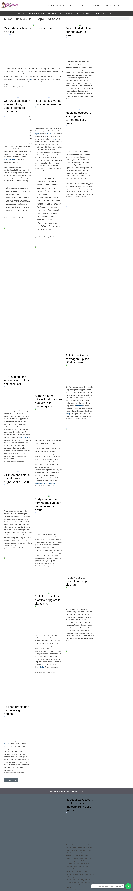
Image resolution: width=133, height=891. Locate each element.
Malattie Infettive (55, 13)
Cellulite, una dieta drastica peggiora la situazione (47, 600)
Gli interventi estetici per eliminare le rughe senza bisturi (17, 478)
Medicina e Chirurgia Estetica (15, 87)
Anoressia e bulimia (36, 13)
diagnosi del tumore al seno (45, 483)
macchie (7, 743)
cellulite (55, 139)
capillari (49, 134)
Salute (112, 13)
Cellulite (96, 5)
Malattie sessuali (72, 13)
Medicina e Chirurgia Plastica (94, 13)
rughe (37, 134)
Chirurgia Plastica (56, 5)
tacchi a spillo (23, 437)
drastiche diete (9, 159)
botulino (79, 406)
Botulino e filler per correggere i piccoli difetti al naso (78, 359)
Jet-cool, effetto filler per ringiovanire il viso (79, 32)
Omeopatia (83, 5)
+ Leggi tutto (11, 780)
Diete (72, 5)
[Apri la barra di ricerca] (128, 5)
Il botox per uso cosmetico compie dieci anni (77, 581)
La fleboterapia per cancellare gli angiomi (16, 710)
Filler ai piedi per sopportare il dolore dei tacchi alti (16, 380)
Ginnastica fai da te (114, 5)
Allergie (21, 13)
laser (30, 79)
